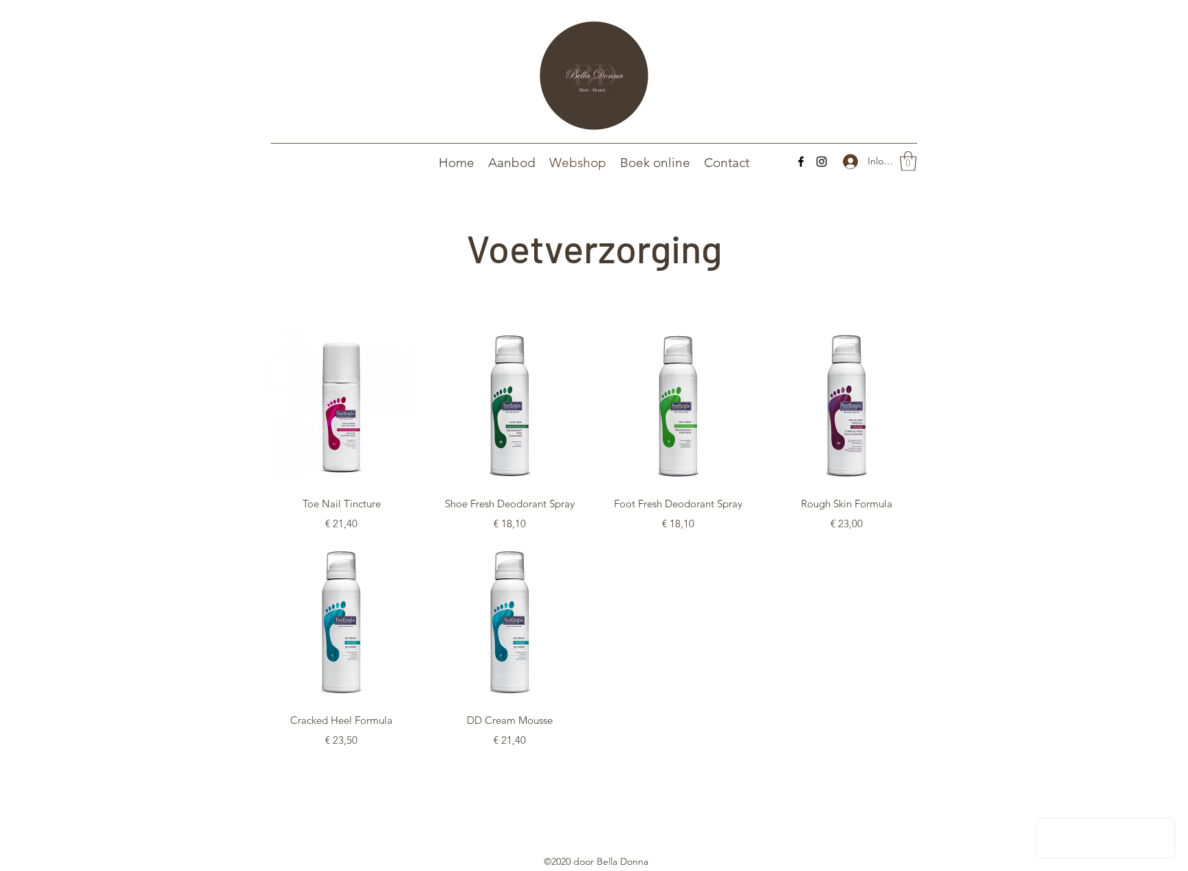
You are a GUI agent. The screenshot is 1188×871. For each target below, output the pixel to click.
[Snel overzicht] (341, 406)
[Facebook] (801, 161)
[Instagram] (821, 161)
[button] (908, 161)
